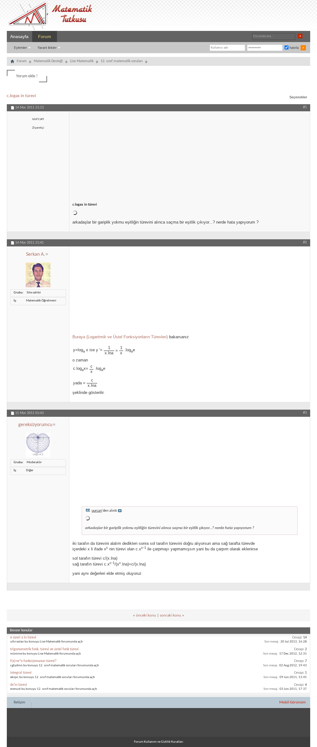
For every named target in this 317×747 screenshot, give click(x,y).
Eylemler (20, 47)
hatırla (294, 47)
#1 (305, 107)
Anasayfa (19, 36)
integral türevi (21, 673)
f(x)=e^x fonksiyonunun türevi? (33, 661)
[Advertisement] (189, 154)
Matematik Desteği (48, 61)
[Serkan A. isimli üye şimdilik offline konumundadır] (38, 286)
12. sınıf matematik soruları (122, 61)
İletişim (19, 702)
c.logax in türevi (21, 96)
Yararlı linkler (47, 47)
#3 (305, 413)
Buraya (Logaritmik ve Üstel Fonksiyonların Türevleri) (120, 337)
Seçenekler (298, 97)
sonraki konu (170, 615)
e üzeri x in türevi (23, 637)
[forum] (12, 62)
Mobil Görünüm (292, 702)
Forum (44, 36)
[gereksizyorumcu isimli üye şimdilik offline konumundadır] (38, 456)
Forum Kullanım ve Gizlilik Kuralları (158, 742)
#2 (305, 242)
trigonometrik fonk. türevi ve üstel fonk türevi (44, 649)
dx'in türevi (18, 685)
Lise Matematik (81, 61)
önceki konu (146, 615)
